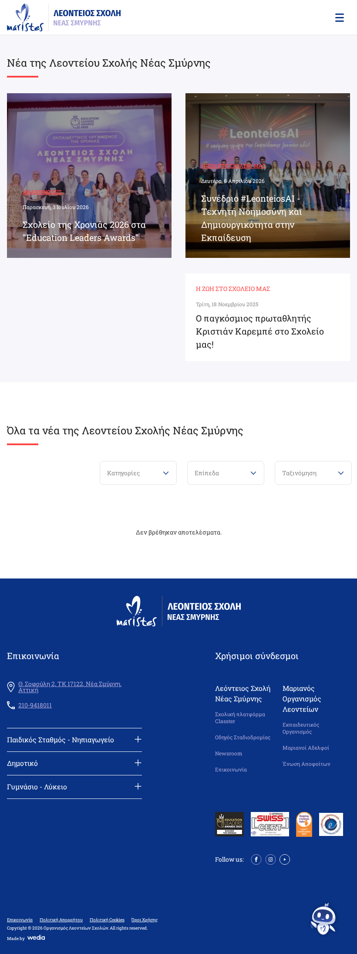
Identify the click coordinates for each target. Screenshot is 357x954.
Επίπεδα (207, 473)
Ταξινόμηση (299, 473)
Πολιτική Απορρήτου (61, 920)
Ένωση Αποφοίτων (306, 764)
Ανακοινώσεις (42, 191)
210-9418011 (35, 705)
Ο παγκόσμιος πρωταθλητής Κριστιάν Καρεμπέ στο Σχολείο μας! (260, 331)
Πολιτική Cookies (107, 920)
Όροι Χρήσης (144, 920)
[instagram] (270, 859)
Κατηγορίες (123, 473)
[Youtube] (285, 859)
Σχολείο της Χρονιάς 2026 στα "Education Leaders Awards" (84, 231)
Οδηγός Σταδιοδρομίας (242, 737)
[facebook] (256, 859)
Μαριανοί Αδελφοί (306, 747)
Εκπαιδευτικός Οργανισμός (301, 728)
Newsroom (228, 753)
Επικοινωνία (231, 769)
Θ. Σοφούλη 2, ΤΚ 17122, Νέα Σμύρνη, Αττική (69, 687)
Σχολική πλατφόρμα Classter (240, 717)
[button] (338, 17)
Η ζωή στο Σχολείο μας (233, 165)
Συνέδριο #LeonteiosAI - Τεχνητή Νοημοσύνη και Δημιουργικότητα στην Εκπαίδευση (251, 218)
